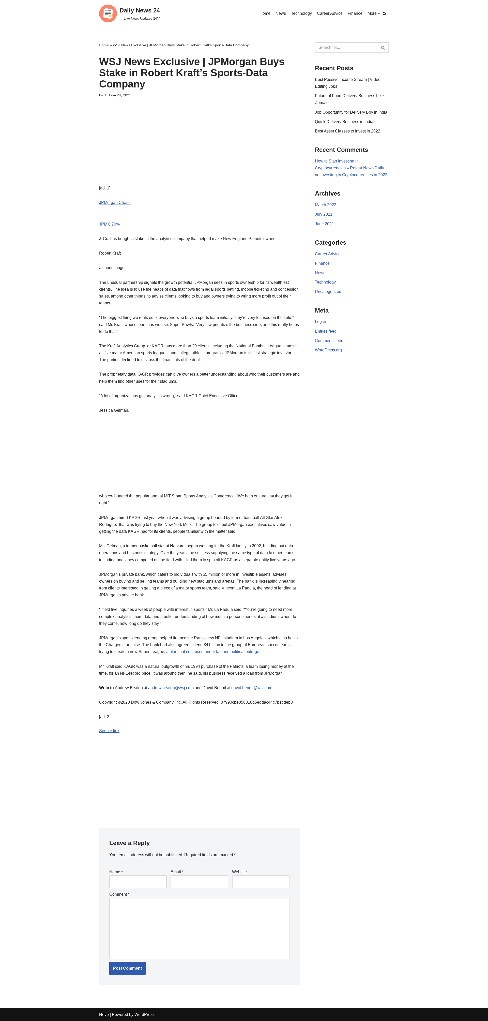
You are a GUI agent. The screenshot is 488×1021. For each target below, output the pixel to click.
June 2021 (324, 224)
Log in (320, 321)
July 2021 (323, 214)
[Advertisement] (199, 149)
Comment (119, 894)
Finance (355, 13)
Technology (301, 13)
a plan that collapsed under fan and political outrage (212, 651)
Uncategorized (328, 291)
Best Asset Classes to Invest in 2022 (347, 131)
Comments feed (329, 340)
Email (177, 872)
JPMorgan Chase (115, 202)
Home (265, 13)
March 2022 (325, 205)
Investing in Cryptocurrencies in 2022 (354, 175)
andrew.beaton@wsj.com (171, 688)
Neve (104, 1014)
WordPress (144, 1014)
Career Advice (330, 13)
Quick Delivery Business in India (344, 122)
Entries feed (326, 331)
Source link (109, 731)
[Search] (384, 14)
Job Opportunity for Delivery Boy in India (351, 112)
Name (116, 872)
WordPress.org (328, 350)
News (281, 13)
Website (239, 872)
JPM (109, 224)
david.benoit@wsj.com (251, 688)
